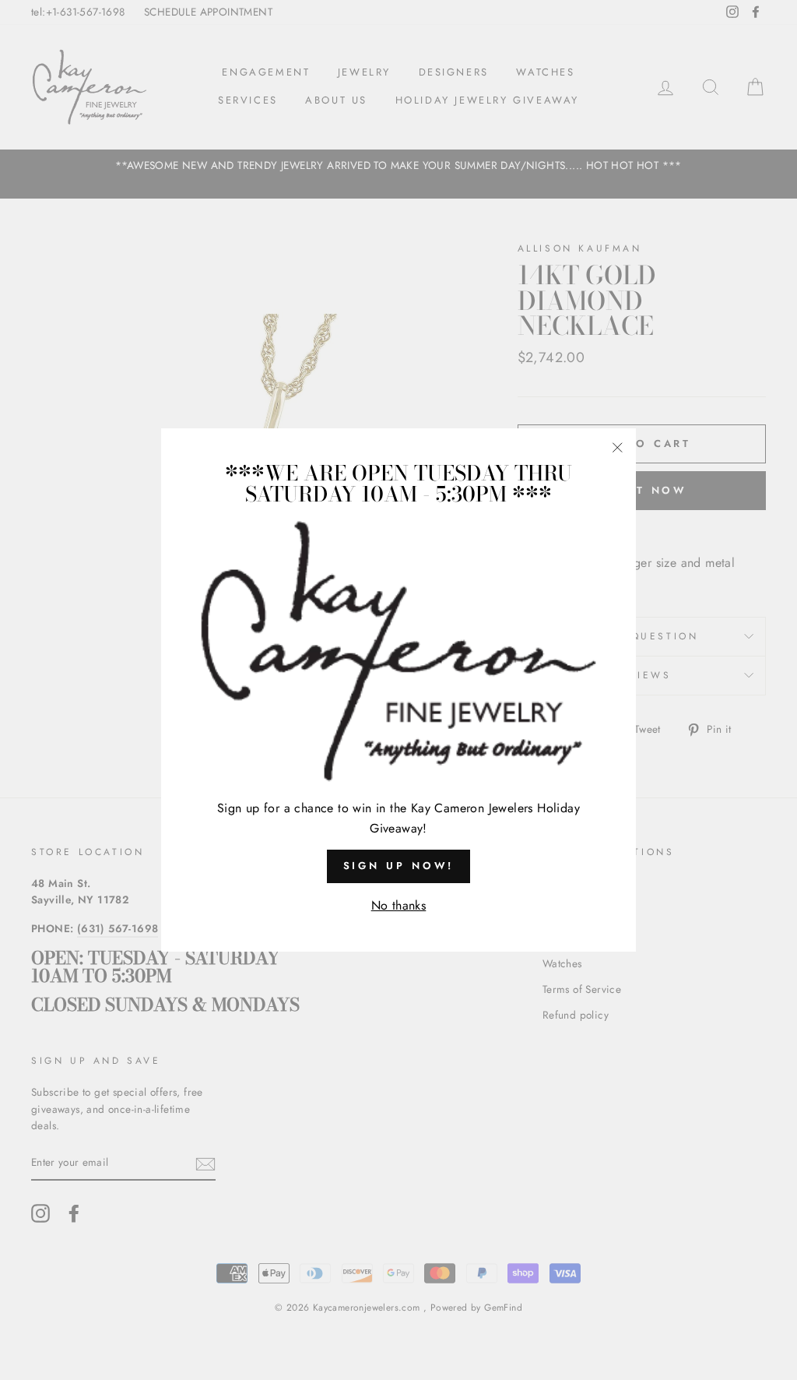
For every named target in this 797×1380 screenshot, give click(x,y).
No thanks (399, 905)
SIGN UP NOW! (399, 865)
